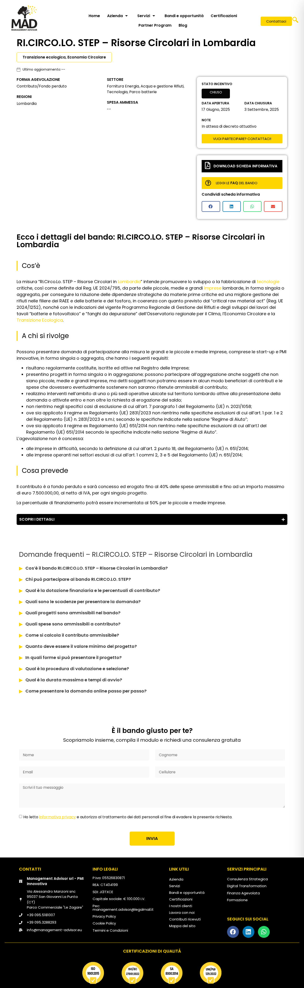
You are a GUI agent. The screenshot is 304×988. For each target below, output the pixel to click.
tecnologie (268, 282)
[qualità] (152, 973)
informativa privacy (57, 817)
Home (94, 16)
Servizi (143, 16)
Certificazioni (224, 16)
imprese (212, 288)
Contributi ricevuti (185, 919)
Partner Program (154, 25)
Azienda (115, 16)
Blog (183, 25)
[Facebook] (233, 932)
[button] (295, 21)
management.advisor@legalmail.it (123, 909)
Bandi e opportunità (184, 16)
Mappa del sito (182, 925)
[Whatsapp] (264, 932)
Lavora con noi (182, 912)
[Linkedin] (248, 932)
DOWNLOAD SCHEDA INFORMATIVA (245, 166)
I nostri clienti (180, 905)
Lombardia (129, 282)
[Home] (24, 18)
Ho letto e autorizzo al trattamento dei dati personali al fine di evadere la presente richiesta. (127, 817)
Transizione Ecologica (40, 320)
